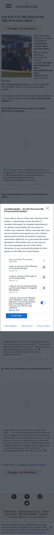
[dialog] (27, 267)
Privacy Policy (43, 326)
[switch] (43, 267)
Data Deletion (10, 326)
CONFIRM (16, 316)
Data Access (27, 326)
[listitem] (27, 260)
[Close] (48, 209)
